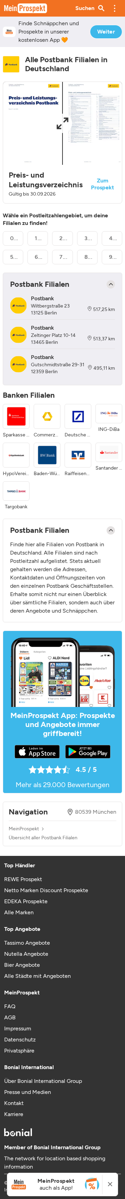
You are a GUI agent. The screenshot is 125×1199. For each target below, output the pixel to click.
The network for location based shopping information (54, 1162)
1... (38, 238)
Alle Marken (19, 912)
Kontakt (14, 1103)
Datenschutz (20, 1039)
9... (113, 257)
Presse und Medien (27, 1092)
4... (113, 238)
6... (39, 257)
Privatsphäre (19, 1050)
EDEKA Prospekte (26, 901)
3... (88, 238)
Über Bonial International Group (43, 1081)
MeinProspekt (24, 829)
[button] (114, 8)
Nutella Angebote (26, 954)
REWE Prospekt (23, 879)
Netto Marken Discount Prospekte (46, 890)
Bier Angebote (22, 965)
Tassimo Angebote (27, 943)
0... (14, 238)
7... (63, 257)
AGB (10, 1017)
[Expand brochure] (62, 123)
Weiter (106, 31)
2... (63, 238)
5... (14, 257)
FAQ (9, 1006)
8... (88, 257)
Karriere (13, 1114)
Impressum (17, 1028)
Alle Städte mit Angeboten (37, 976)
